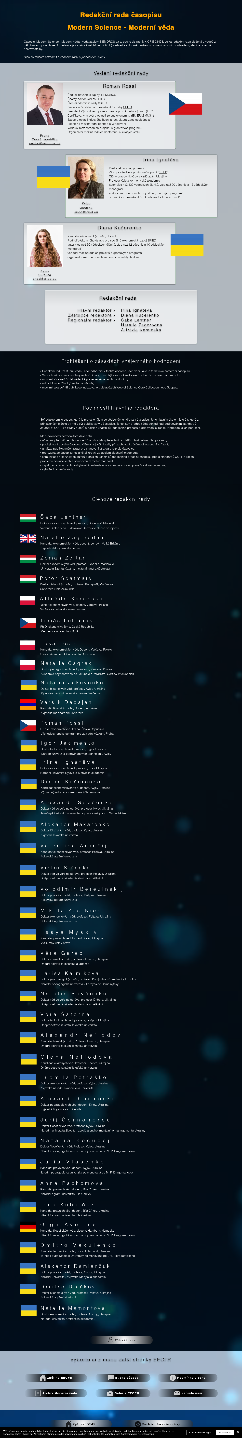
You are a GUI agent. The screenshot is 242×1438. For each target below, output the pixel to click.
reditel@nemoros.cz (44, 143)
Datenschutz (147, 1434)
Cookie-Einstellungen (200, 1432)
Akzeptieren (225, 1432)
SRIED (102, 103)
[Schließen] (238, 1432)
